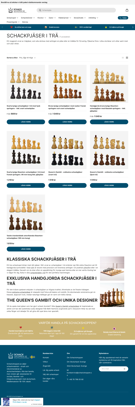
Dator (51, 18)
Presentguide (12, 22)
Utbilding (92, 18)
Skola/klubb (78, 18)
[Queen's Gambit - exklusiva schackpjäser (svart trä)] (67, 150)
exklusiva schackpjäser (21, 292)
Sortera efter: (12, 58)
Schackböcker (26, 18)
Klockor (41, 18)
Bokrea (25, 22)
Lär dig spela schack (51, 370)
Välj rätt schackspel (50, 374)
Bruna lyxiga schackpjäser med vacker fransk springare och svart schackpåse (67, 107)
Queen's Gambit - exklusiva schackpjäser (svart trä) (65, 173)
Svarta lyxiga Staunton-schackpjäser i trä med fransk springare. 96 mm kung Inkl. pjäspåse (26, 173)
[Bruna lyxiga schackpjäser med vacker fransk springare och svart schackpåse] (67, 84)
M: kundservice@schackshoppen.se (79, 372)
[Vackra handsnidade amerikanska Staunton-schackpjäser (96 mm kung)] (26, 214)
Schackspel (11, 18)
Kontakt (46, 357)
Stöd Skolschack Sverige (77, 366)
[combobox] (76, 10)
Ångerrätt (46, 366)
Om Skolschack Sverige (76, 362)
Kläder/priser (64, 18)
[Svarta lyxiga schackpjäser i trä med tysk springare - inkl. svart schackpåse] (26, 84)
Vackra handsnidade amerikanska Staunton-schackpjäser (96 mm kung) (25, 237)
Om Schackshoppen (75, 357)
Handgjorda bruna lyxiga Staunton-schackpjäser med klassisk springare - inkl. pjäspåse (107, 108)
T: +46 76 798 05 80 (75, 379)
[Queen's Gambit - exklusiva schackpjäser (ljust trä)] (109, 150)
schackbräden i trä (37, 273)
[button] (127, 10)
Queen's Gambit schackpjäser (67, 306)
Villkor (45, 362)
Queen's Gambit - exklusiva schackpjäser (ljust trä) (107, 173)
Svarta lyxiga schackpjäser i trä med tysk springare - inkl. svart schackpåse (23, 107)
